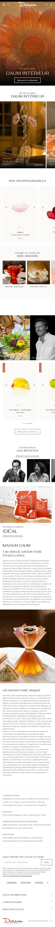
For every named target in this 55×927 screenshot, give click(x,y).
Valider (46, 862)
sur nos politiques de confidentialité (17, 876)
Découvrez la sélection (13, 536)
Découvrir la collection (27, 80)
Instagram (26, 882)
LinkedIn (39, 882)
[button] (51, 4)
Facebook (12, 882)
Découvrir (39, 164)
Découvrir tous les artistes (27, 456)
